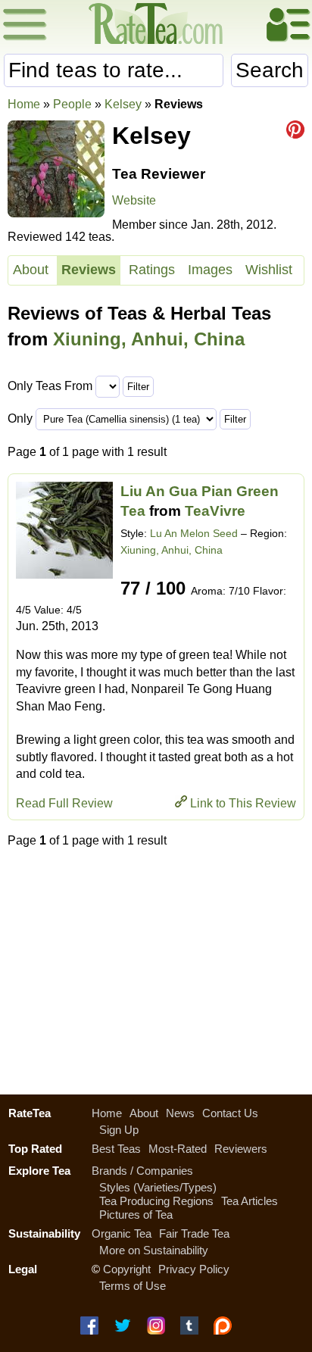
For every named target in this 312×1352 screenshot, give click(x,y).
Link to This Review (243, 803)
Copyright (127, 1269)
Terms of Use (132, 1285)
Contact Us (230, 1113)
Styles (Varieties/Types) (158, 1187)
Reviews (88, 269)
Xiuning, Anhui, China (149, 339)
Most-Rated (177, 1148)
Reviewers (240, 1148)
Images (210, 269)
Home (24, 104)
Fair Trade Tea (194, 1233)
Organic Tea (121, 1233)
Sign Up (119, 1129)
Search (270, 70)
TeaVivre (215, 511)
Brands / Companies (142, 1170)
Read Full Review (64, 803)
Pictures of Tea (136, 1214)
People (72, 104)
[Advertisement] (156, 967)
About (30, 269)
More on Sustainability (153, 1250)
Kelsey (123, 104)
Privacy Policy (193, 1269)
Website (134, 200)
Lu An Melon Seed (194, 533)
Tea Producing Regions (156, 1200)
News (180, 1113)
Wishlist (268, 269)
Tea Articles (249, 1200)
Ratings (152, 269)
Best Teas (116, 1148)
